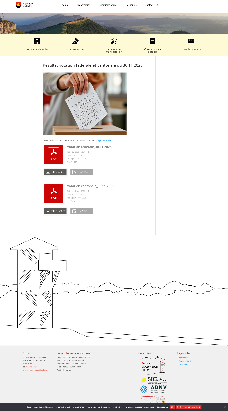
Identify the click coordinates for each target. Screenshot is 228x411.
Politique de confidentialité (188, 407)
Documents (184, 364)
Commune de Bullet (37, 49)
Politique (130, 5)
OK (172, 407)
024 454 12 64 (32, 367)
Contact (149, 5)
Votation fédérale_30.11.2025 (89, 146)
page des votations (105, 140)
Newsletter (183, 357)
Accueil (66, 5)
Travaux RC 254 (75, 49)
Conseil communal (190, 49)
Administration (108, 5)
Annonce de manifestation (114, 50)
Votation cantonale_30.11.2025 (90, 186)
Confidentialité (185, 361)
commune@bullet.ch (39, 370)
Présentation (83, 5)
